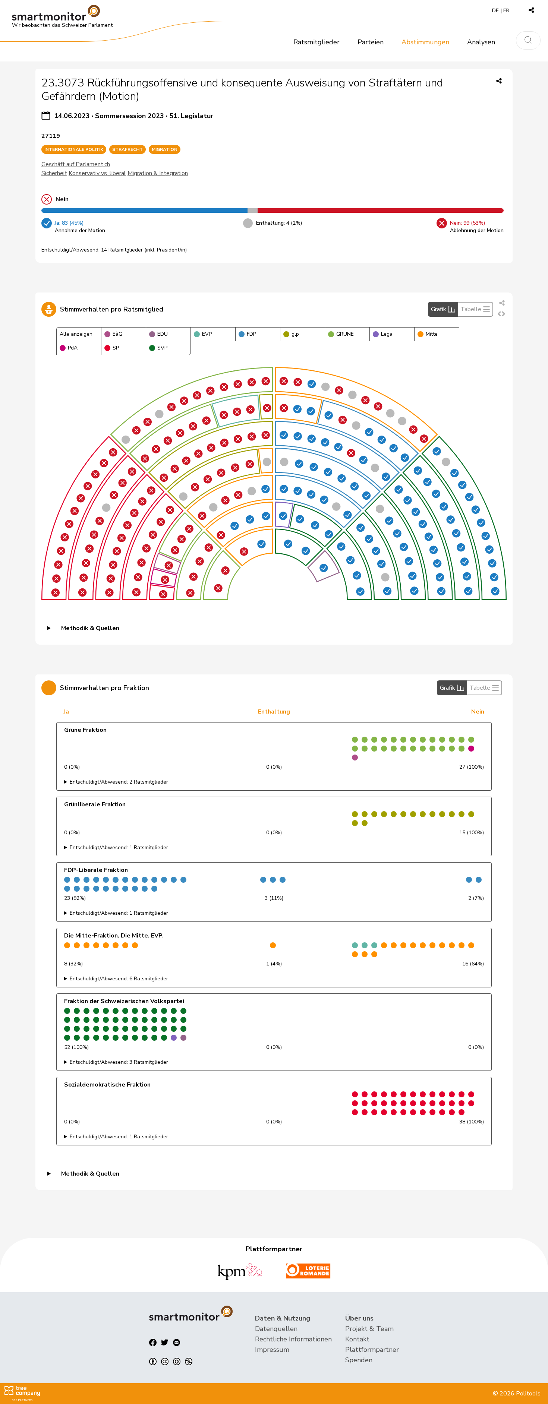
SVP (162, 347)
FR (506, 10)
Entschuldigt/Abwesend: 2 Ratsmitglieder (119, 781)
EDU (162, 334)
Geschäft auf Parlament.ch (75, 164)
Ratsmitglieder (316, 42)
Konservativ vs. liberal (97, 173)
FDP (251, 334)
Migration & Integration (157, 173)
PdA (73, 347)
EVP (207, 334)
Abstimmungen (425, 42)
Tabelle (470, 309)
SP (116, 347)
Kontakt (357, 1339)
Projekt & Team (369, 1328)
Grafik (438, 309)
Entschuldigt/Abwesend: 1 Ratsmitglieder (119, 847)
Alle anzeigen (76, 334)
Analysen (481, 42)
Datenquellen (276, 1328)
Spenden (358, 1360)
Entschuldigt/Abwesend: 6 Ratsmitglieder (119, 978)
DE (495, 10)
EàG (117, 334)
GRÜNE (345, 334)
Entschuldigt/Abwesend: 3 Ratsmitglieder (119, 1062)
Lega (387, 334)
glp (295, 334)
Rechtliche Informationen (293, 1339)
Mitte (432, 334)
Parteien (371, 42)
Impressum (272, 1349)
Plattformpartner (372, 1349)
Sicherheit (54, 173)
